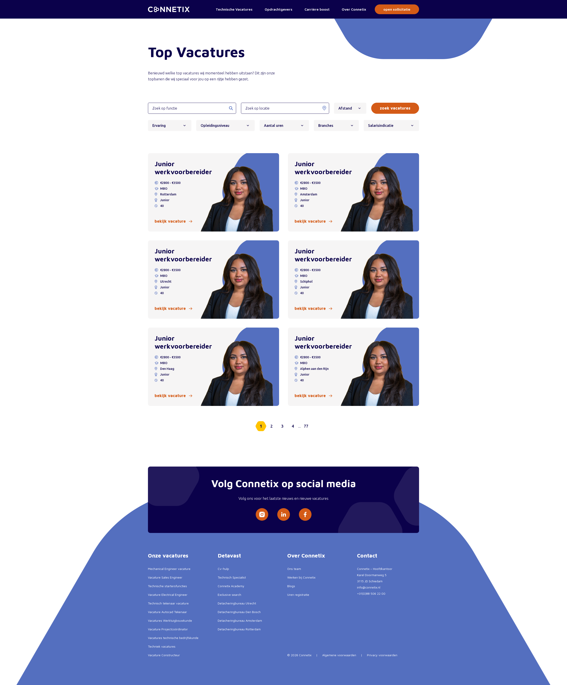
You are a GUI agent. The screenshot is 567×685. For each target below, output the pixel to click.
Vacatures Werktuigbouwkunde (170, 620)
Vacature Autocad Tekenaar (167, 612)
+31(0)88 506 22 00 (371, 593)
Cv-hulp (223, 569)
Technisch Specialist (232, 577)
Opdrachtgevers (278, 9)
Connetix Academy (231, 586)
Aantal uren (273, 125)
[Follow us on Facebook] (305, 514)
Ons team (294, 569)
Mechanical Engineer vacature (169, 569)
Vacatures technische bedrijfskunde (173, 638)
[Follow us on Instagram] (262, 514)
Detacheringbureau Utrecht (237, 603)
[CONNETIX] (169, 9)
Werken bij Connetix (301, 577)
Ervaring (159, 125)
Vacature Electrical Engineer (167, 594)
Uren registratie (298, 594)
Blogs (291, 586)
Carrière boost (317, 9)
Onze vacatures (168, 555)
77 (306, 426)
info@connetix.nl (368, 587)
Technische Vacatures (234, 9)
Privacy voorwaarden (382, 655)
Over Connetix (354, 9)
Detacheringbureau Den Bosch (239, 612)
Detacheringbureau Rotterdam (239, 629)
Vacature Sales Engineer (165, 577)
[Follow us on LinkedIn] (283, 514)
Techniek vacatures (161, 646)
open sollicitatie (396, 9)
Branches (325, 125)
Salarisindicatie (380, 125)
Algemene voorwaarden (339, 655)
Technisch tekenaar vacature (168, 603)
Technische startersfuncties (167, 586)
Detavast (229, 555)
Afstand (345, 108)
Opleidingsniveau (215, 125)
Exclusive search (229, 594)
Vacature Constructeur (164, 655)
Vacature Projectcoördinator (168, 629)
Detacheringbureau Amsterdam (240, 620)
